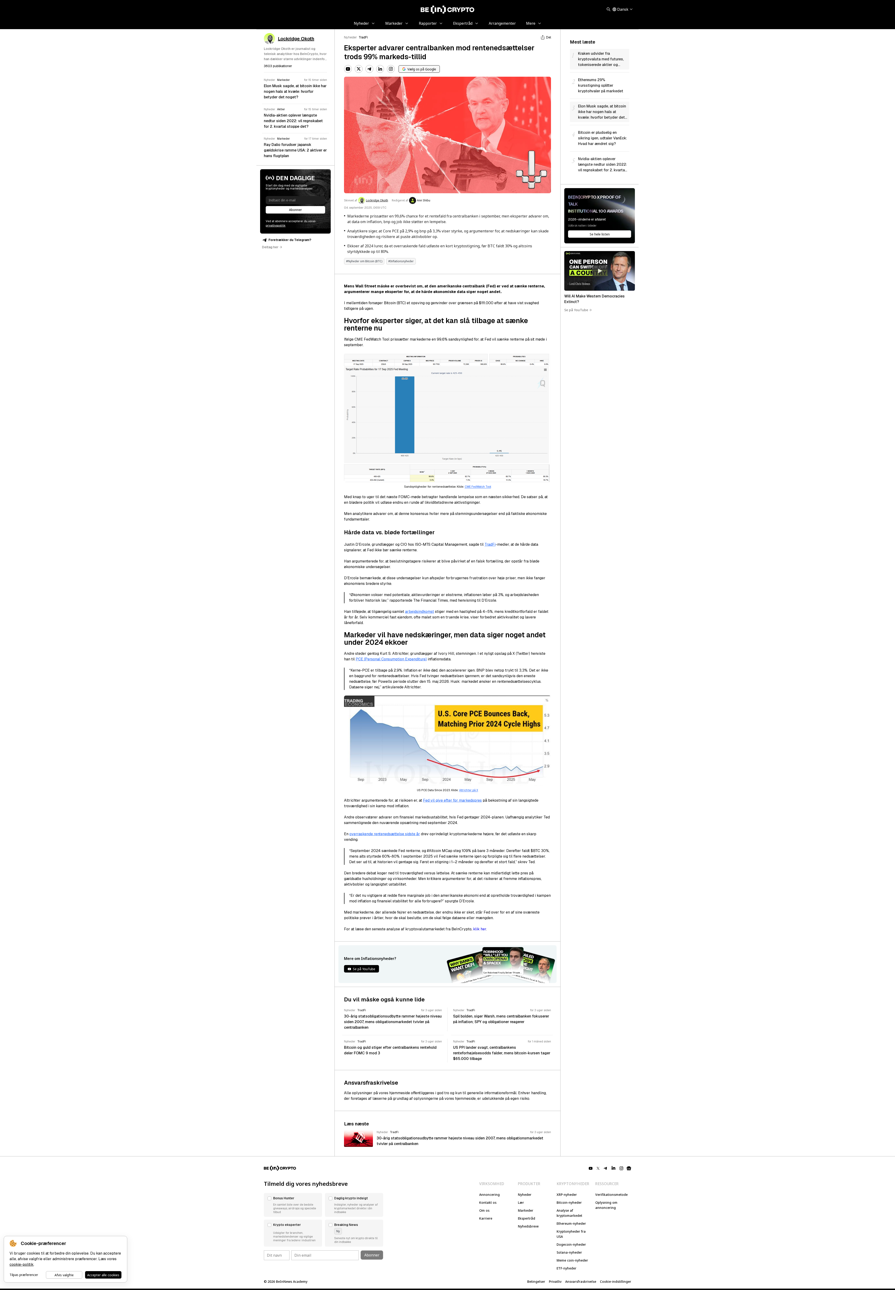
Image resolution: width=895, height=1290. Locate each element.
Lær (521, 1202)
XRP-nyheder (567, 1194)
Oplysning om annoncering (606, 1205)
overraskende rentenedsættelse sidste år (384, 833)
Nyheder (350, 37)
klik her (479, 929)
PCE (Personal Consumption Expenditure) (391, 659)
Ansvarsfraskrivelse (580, 1281)
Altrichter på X (468, 790)
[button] (293, 1205)
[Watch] (599, 271)
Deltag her (270, 247)
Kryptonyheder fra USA (571, 1234)
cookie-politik (22, 1264)
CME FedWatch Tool (478, 487)
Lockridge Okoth (377, 200)
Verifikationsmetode (611, 1194)
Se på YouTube (576, 310)
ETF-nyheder (566, 1268)
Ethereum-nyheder (571, 1223)
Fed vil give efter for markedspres (452, 800)
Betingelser (536, 1281)
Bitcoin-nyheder (569, 1202)
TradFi (363, 37)
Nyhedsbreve (528, 1226)
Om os (484, 1210)
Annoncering (489, 1194)
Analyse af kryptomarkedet (569, 1213)
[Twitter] (359, 69)
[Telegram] (369, 69)
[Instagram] (391, 69)
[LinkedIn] (380, 69)
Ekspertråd (526, 1218)
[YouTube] (348, 69)
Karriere (485, 1218)
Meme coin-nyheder (572, 1260)
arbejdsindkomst (419, 611)
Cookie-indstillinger (615, 1281)
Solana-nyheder (569, 1252)
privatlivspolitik (276, 226)
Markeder (525, 1210)
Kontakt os (487, 1202)
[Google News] (628, 1168)
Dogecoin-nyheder (571, 1244)
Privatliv (555, 1281)
